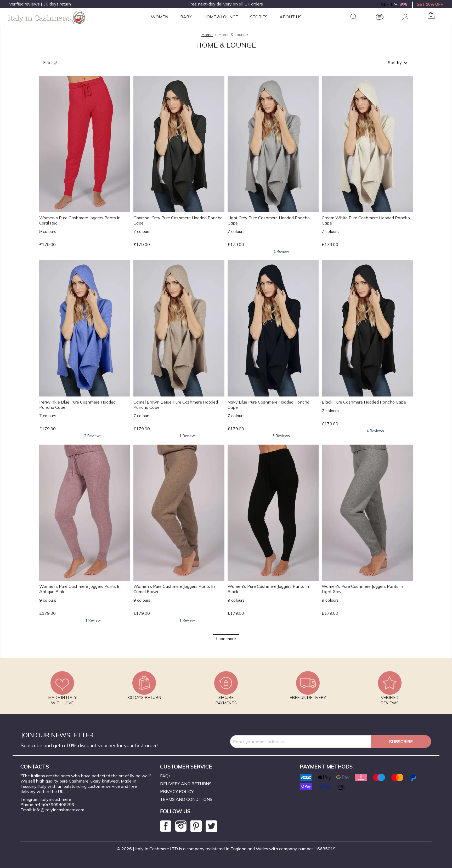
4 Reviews (375, 430)
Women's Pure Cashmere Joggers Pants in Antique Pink (80, 589)
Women (159, 16)
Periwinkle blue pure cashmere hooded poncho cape (77, 404)
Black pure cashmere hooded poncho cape (364, 402)
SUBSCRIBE (401, 741)
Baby (185, 16)
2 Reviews (92, 435)
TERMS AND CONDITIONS (186, 799)
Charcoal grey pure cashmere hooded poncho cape (178, 220)
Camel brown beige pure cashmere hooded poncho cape (175, 404)
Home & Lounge (221, 16)
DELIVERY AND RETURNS (186, 783)
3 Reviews (281, 435)
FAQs (165, 775)
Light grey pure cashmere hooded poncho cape (269, 220)
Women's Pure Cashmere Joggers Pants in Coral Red (80, 220)
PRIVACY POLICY (177, 791)
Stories (259, 16)
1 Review (281, 251)
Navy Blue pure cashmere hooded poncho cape (268, 404)
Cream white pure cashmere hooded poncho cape (366, 220)
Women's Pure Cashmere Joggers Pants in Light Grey (362, 589)
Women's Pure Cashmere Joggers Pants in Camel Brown (174, 589)
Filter (48, 62)
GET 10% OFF (430, 4)
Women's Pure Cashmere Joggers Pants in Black (268, 589)
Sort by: (395, 62)
